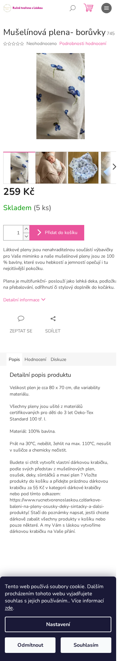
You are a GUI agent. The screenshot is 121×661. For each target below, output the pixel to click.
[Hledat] (72, 8)
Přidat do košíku (61, 233)
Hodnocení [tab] (35, 359)
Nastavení (58, 624)
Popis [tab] (14, 359)
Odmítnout (30, 645)
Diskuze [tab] (58, 359)
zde (9, 607)
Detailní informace (21, 300)
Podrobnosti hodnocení (82, 43)
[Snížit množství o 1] (26, 236)
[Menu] (106, 8)
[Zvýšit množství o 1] (26, 229)
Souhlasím (86, 645)
